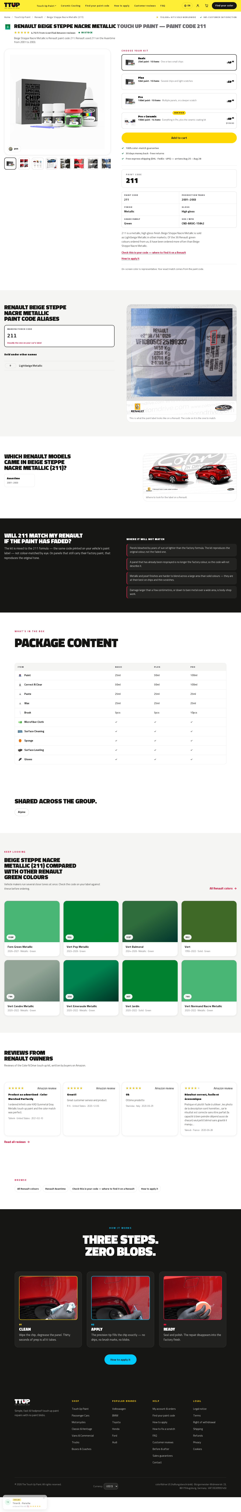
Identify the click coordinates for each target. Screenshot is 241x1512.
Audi (114, 1442)
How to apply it (130, 259)
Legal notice (200, 1409)
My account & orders (164, 1409)
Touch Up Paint (46, 6)
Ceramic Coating (70, 5)
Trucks (75, 1442)
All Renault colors (221, 888)
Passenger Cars (80, 1415)
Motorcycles (79, 1422)
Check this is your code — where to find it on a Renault (154, 253)
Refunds (198, 1436)
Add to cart (179, 138)
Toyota (116, 1422)
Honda (115, 1429)
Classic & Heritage (82, 1429)
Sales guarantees (163, 1456)
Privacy (197, 1442)
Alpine (22, 812)
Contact (157, 1462)
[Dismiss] (44, 1498)
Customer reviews (145, 5)
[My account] (197, 5)
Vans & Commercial (83, 1436)
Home (7, 17)
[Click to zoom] (57, 102)
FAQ (162, 5)
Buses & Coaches (81, 1449)
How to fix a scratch (164, 1429)
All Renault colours (28, 1188)
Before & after (161, 1449)
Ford (114, 1436)
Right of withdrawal (204, 1422)
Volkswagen (119, 1409)
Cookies (197, 1449)
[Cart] (206, 5)
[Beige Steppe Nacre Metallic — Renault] (24, 164)
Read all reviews (15, 1142)
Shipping (198, 1429)
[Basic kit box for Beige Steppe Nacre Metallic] (10, 164)
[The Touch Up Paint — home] (12, 6)
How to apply (121, 5)
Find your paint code (97, 5)
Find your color (224, 5)
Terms (197, 1415)
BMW (115, 1415)
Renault (39, 17)
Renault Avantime (55, 1188)
